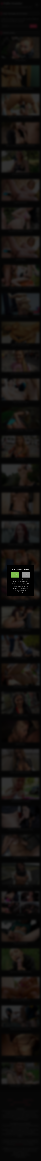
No (26, 575)
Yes (15, 575)
